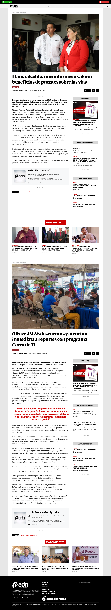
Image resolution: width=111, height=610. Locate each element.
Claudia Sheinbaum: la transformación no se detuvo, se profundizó (84, 185)
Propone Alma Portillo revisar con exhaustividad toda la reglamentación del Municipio (85, 160)
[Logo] (14, 6)
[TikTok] (25, 597)
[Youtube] (30, 597)
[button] (97, 6)
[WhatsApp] (86, 90)
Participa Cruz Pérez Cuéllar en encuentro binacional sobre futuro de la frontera (54, 248)
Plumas (75, 147)
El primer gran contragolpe (84, 204)
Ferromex (37, 192)
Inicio (13, 12)
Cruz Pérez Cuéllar (26, 192)
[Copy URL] (97, 90)
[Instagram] (15, 597)
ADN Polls (76, 119)
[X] (93, 90)
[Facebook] (89, 90)
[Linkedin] (17, 597)
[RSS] (20, 597)
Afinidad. (76, 148)
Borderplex (23, 12)
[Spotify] (22, 597)
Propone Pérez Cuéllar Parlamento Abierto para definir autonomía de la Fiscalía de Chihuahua (84, 249)
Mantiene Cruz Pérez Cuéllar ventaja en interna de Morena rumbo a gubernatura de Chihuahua (85, 123)
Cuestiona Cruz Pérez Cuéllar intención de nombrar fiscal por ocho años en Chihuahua (25, 248)
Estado (17, 12)
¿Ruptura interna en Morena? (84, 196)
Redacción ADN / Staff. (39, 171)
